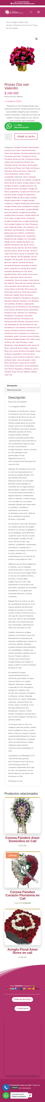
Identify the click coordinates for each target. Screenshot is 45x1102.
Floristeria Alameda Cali (30, 153)
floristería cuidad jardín (25, 304)
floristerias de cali (15, 324)
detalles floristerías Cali (13, 245)
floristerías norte (10, 333)
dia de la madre (31, 248)
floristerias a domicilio (23, 316)
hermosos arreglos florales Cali (16, 339)
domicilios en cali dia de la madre (23, 268)
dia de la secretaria (27, 254)
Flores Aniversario (29, 150)
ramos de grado (23, 360)
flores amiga (23, 274)
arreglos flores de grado (14, 215)
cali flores (30, 227)
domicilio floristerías (12, 265)
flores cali (23, 277)
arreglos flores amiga (27, 212)
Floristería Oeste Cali (12, 165)
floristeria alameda (11, 301)
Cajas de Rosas (16, 227)
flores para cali (31, 289)
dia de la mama (10, 251)
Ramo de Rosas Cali (16, 168)
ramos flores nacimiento (14, 366)
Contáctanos (22, 1008)
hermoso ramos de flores (30, 336)
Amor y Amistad (29, 177)
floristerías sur (24, 333)
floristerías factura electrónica (23, 330)
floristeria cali (25, 301)
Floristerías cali (27, 318)
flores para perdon (29, 292)
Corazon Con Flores (12, 150)
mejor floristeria (22, 342)
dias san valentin (11, 262)
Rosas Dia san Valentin (21, 372)
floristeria (8, 298)
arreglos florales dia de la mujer (16, 198)
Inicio (8, 22)
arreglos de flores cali (27, 186)
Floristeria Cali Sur (29, 156)
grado (16, 336)
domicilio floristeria (26, 262)
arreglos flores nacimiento (24, 218)
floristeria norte (10, 313)
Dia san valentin (30, 259)
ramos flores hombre (27, 363)
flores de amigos (21, 280)
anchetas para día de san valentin (17, 180)
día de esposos (18, 248)
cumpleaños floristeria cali (14, 236)
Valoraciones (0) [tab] (14, 390)
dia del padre (17, 259)
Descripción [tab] (12, 386)
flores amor (32, 274)
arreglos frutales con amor (18, 224)
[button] (36, 39)
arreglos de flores (11, 186)
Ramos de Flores (20, 171)
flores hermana (23, 286)
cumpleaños (29, 233)
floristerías (32, 313)
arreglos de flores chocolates (15, 189)
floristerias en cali (30, 324)
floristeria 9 (17, 298)
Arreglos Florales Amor (26, 195)
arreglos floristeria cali (13, 221)
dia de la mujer (23, 251)
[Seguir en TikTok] (30, 1095)
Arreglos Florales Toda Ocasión (26, 147)
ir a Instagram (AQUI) (13, 101)
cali (24, 227)
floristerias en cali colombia (15, 327)
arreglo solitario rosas (31, 183)
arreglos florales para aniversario (27, 203)
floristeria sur (22, 313)
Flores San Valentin (12, 153)
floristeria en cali (24, 307)
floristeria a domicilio (30, 298)
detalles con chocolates (26, 239)
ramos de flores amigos (19, 348)
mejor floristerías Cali (22, 345)
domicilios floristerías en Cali (15, 271)
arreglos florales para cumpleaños (18, 206)
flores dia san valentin (23, 283)
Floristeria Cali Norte (12, 156)
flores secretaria (26, 295)
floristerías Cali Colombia (14, 321)
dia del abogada (24, 257)
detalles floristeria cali (25, 242)
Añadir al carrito (26, 136)
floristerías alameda (12, 318)
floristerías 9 (9, 316)
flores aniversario (11, 277)
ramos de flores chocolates (23, 351)
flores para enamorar (12, 292)
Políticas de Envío (22, 999)
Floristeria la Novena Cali (24, 162)
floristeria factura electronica (27, 310)
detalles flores (10, 242)
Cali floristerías (18, 230)
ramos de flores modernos (23, 357)
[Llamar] (5, 1087)
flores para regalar (11, 295)
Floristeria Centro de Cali (23, 25)
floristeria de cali (10, 307)
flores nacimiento (17, 289)
